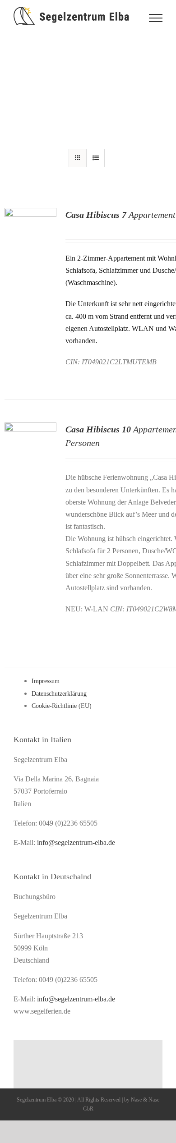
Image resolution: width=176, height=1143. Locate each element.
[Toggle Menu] (155, 18)
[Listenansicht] (95, 158)
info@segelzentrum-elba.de (76, 842)
